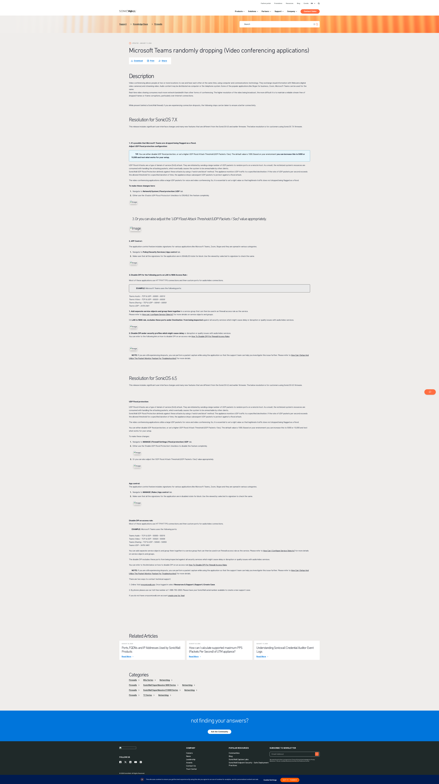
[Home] (127, 11)
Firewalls (158, 24)
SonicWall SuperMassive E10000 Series (160, 690)
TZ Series (147, 695)
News (188, 756)
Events (306, 3)
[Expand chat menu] (430, 392)
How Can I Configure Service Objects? (279, 551)
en (312, 3)
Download (138, 61)
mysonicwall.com (148, 585)
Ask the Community (219, 732)
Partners (265, 11)
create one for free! (176, 596)
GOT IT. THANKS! (290, 780)
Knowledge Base (140, 24)
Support (278, 11)
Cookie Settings (270, 780)
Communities (234, 753)
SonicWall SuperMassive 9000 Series (159, 685)
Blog (298, 3)
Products (239, 11)
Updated (135, 43)
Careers (189, 753)
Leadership (190, 759)
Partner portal (266, 3)
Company (291, 11)
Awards (189, 763)
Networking (165, 680)
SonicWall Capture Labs (239, 759)
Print (152, 61)
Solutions (252, 11)
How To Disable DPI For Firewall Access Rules (210, 336)
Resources (289, 3)
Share (164, 61)
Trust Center (191, 769)
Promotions (278, 3)
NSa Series (148, 680)
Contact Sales (310, 11)
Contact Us (191, 766)
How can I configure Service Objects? (157, 314)
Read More (126, 657)
